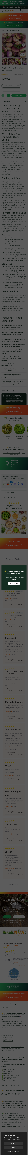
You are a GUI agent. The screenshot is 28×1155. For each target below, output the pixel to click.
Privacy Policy (16, 1139)
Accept (13, 1143)
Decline (13, 1147)
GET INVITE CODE (14, 583)
